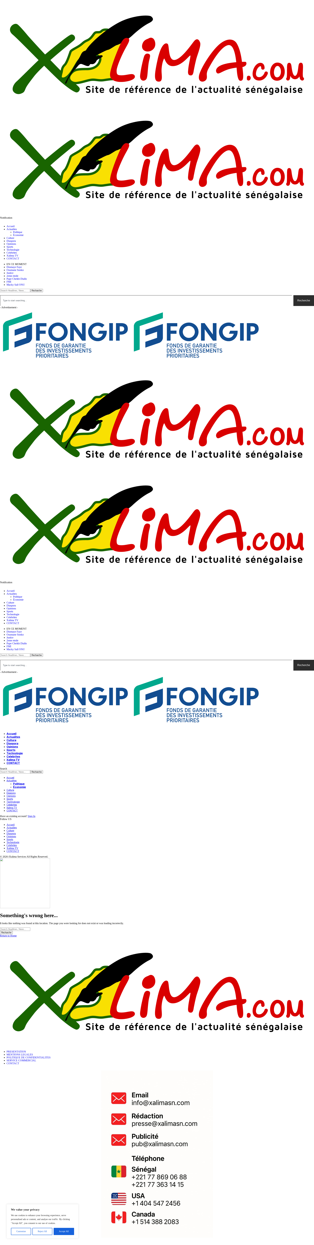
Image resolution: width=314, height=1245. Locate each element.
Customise (21, 1231)
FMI (9, 281)
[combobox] (146, 300)
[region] (42, 1221)
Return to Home (8, 935)
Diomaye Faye (14, 267)
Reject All (42, 1231)
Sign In (31, 816)
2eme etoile (12, 275)
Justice (10, 273)
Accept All (64, 1231)
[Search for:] (15, 929)
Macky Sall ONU (16, 284)
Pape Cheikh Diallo (17, 278)
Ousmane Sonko (15, 270)
